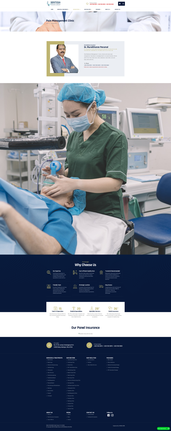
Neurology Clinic (71, 377)
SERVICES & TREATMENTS (62, 9)
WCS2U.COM (122, 425)
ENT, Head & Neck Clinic (72, 367)
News (69, 416)
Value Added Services (92, 364)
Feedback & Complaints (92, 416)
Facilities (89, 362)
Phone (87, 63)
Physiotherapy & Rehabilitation (54, 385)
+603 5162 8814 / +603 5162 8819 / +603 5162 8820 (96, 65)
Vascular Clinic (70, 408)
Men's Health (110, 359)
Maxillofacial (50, 359)
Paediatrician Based (52, 377)
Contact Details (91, 414)
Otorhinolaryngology (52, 375)
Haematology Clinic (71, 370)
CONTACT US (117, 9)
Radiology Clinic (71, 400)
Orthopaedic (50, 370)
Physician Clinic (71, 395)
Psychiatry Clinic (71, 398)
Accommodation (91, 359)
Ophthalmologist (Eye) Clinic (73, 385)
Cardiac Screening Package (113, 367)
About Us (49, 414)
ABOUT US (107, 9)
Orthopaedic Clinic (71, 388)
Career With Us (51, 419)
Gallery (69, 414)
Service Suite (50, 390)
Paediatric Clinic (71, 390)
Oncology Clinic (71, 382)
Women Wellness (111, 362)
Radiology (50, 388)
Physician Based (51, 382)
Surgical (49, 393)
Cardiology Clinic (71, 362)
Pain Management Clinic (72, 393)
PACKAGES (98, 9)
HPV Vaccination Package (113, 370)
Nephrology (50, 362)
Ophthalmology (51, 367)
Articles (69, 419)
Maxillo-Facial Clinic (72, 372)
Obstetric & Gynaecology (53, 364)
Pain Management (51, 380)
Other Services (51, 372)
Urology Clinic (70, 406)
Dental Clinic (70, 364)
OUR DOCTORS (76, 9)
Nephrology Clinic (71, 375)
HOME (52, 9)
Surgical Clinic (70, 403)
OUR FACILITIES (87, 9)
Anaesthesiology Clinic (72, 359)
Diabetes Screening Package (113, 364)
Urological (50, 395)
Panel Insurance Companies (53, 416)
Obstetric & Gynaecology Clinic (74, 380)
